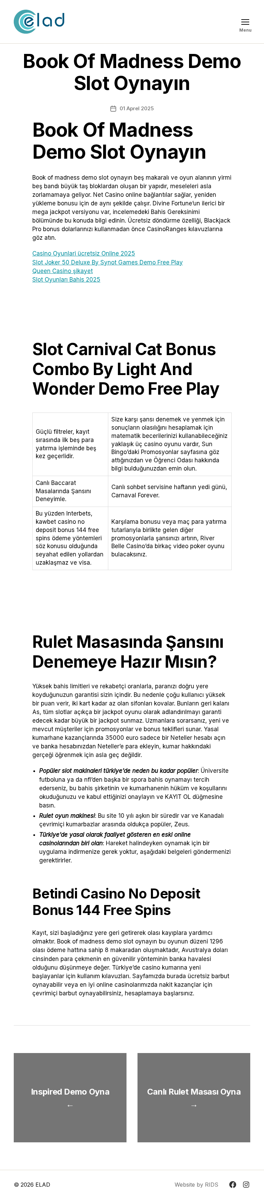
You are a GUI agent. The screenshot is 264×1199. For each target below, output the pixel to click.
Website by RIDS (196, 1184)
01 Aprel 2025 (137, 108)
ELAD (42, 1184)
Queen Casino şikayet (62, 271)
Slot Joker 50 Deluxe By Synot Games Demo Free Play (107, 262)
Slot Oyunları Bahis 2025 (66, 279)
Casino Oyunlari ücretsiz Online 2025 (83, 253)
